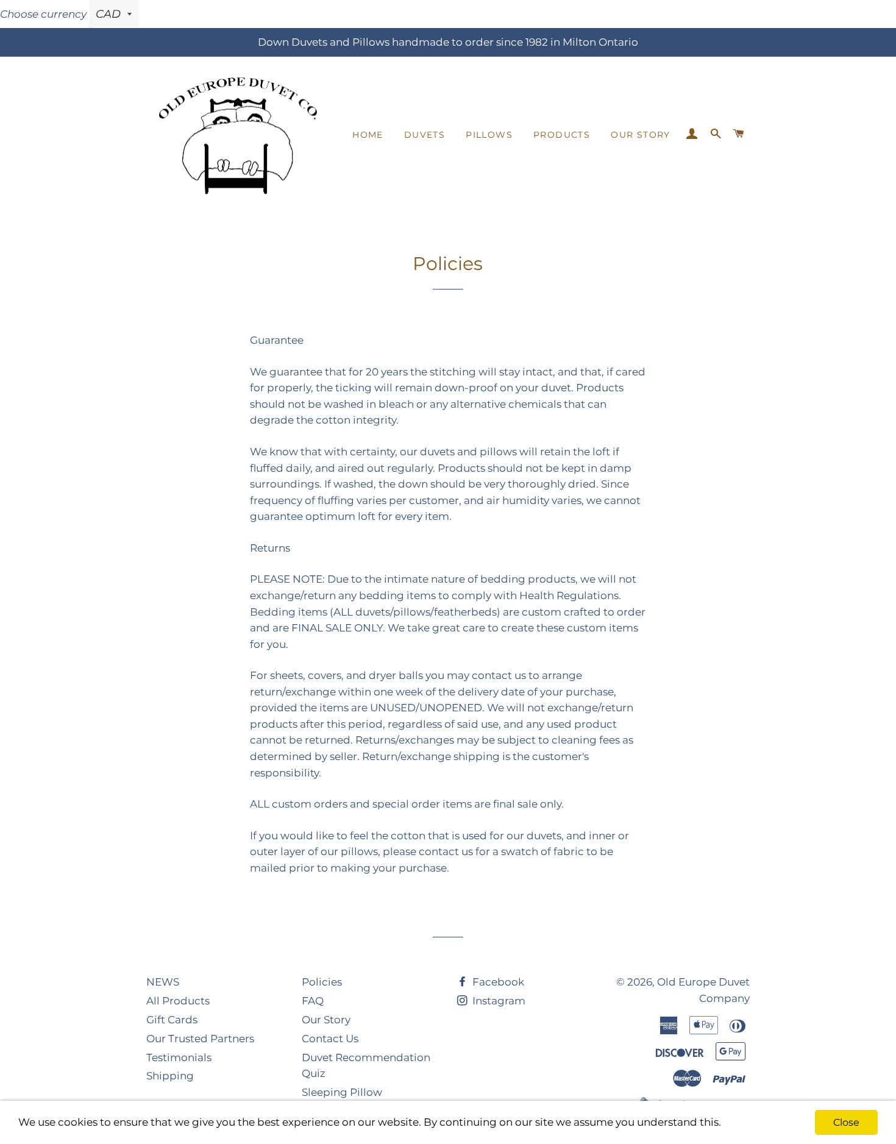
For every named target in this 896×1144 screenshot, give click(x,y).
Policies (322, 982)
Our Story (640, 134)
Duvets (424, 134)
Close (846, 1122)
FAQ (313, 1001)
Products (561, 134)
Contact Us (330, 1038)
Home (367, 134)
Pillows (489, 134)
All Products (178, 1001)
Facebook (497, 982)
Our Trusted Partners (200, 1038)
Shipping (170, 1076)
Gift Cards (171, 1020)
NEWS (162, 982)
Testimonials (179, 1057)
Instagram (497, 1001)
